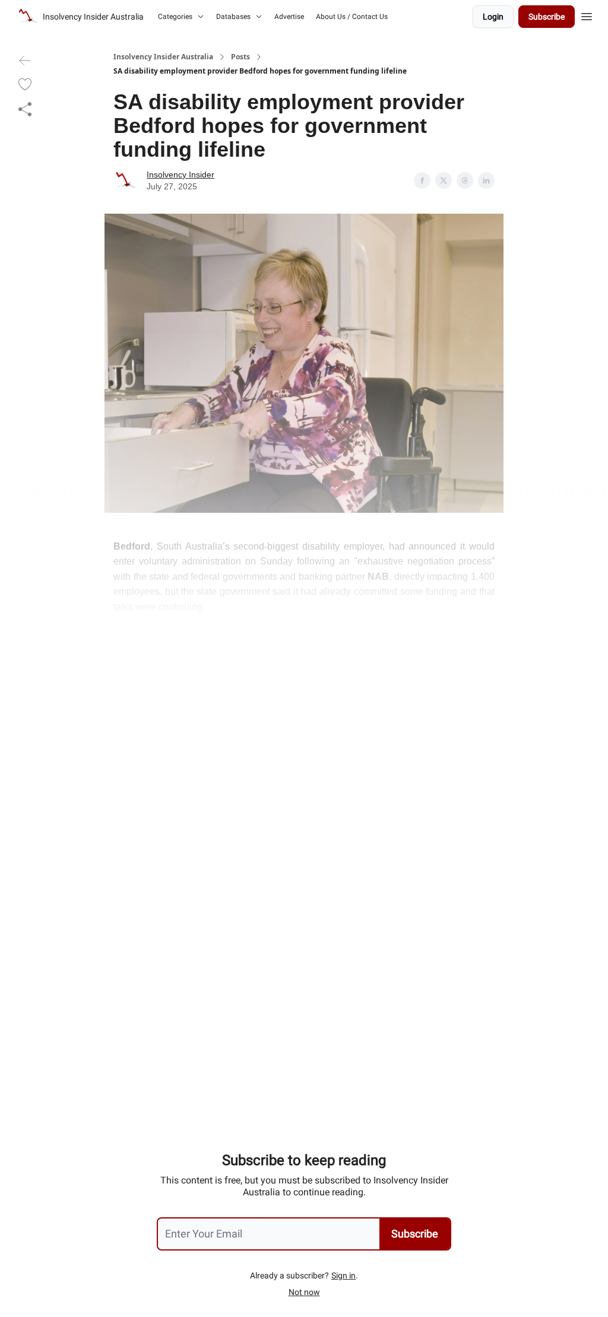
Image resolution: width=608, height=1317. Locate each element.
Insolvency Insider (180, 174)
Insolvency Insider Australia (163, 57)
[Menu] (587, 15)
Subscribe (546, 16)
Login (493, 16)
